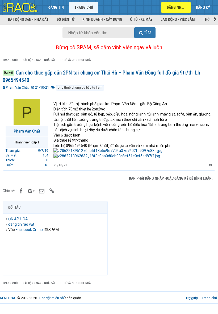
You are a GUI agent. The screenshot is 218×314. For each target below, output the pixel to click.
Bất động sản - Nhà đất (28, 19)
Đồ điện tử (65, 19)
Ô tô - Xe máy (141, 19)
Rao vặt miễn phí (52, 298)
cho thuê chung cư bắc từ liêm (80, 87)
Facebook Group (29, 230)
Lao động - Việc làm (178, 19)
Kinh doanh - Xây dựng (102, 19)
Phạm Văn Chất (17, 87)
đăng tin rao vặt (21, 224)
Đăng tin (56, 7)
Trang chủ (83, 7)
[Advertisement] (162, 238)
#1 (210, 165)
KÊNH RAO (8, 298)
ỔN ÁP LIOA (18, 219)
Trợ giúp (192, 298)
